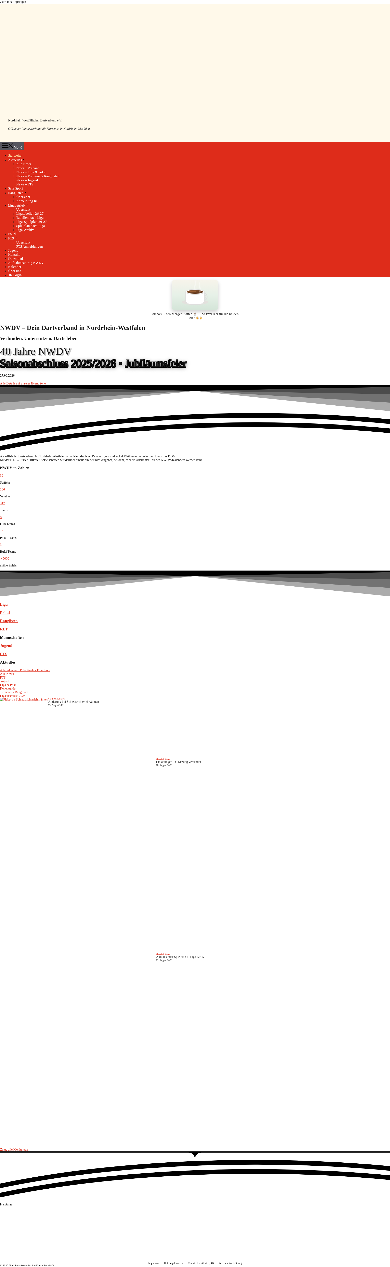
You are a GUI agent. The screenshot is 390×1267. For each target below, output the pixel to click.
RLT (4, 629)
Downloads (16, 259)
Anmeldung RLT (28, 201)
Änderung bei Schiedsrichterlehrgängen (73, 701)
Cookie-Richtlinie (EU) (201, 1263)
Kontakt (14, 255)
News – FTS (24, 184)
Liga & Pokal (163, 759)
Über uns (14, 271)
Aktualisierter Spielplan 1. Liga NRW (180, 956)
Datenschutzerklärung (230, 1263)
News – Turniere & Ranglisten (38, 176)
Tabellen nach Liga (30, 218)
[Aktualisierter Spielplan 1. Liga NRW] (78, 1050)
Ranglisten (16, 193)
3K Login (15, 275)
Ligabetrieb (16, 205)
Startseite (15, 155)
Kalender (14, 267)
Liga (4, 604)
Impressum (154, 1263)
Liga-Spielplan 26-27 (31, 222)
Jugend (13, 250)
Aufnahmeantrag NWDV (26, 263)
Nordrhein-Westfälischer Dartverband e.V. (35, 120)
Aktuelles (15, 160)
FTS (11, 238)
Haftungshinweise (174, 1263)
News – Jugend (27, 180)
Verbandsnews (56, 699)
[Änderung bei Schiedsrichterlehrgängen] (24, 728)
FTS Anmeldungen (29, 246)
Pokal (12, 234)
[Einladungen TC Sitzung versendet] (78, 855)
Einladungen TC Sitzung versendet (178, 761)
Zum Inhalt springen (13, 1)
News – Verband (28, 168)
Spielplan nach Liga (30, 226)
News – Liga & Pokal (31, 172)
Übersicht (23, 197)
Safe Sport (15, 188)
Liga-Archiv (25, 230)
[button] (1, 475)
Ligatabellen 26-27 (30, 213)
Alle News (23, 164)
